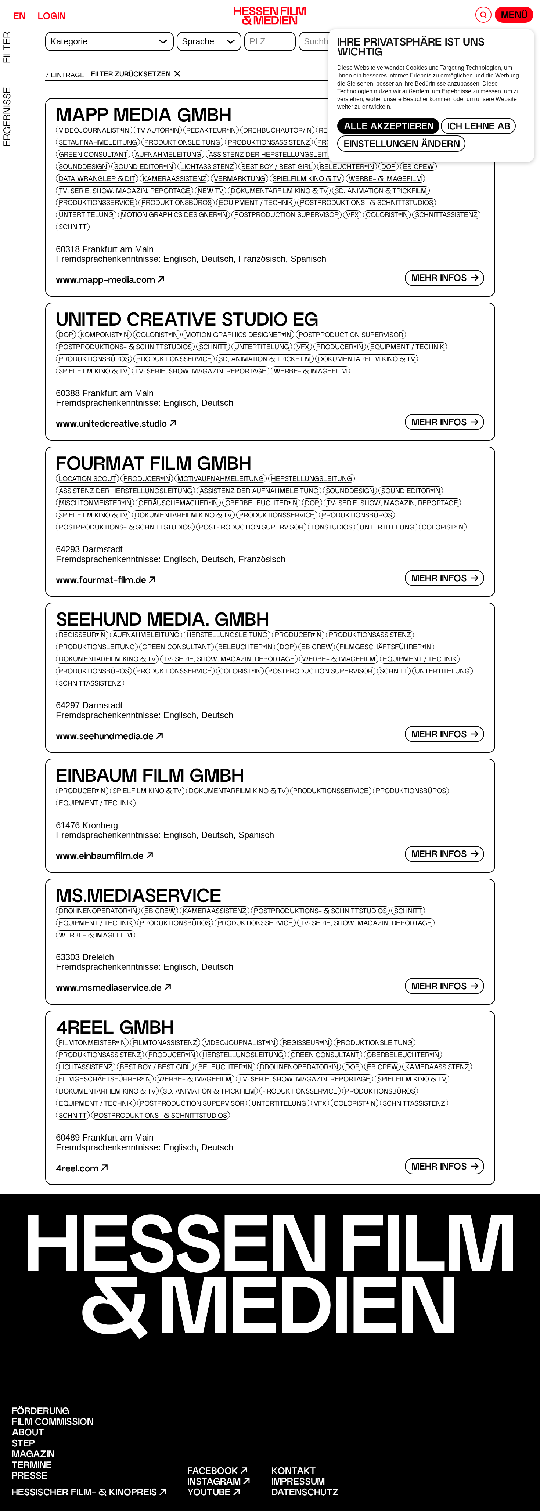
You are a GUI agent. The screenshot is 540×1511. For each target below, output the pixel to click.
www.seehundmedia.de (106, 737)
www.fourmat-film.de (102, 581)
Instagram (215, 1482)
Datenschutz (305, 1493)
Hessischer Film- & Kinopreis (85, 1493)
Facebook (214, 1471)
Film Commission (53, 1422)
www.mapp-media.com (107, 280)
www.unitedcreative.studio (112, 424)
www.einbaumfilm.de (101, 856)
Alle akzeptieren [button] (389, 127)
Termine (32, 1466)
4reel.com (78, 1169)
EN (19, 17)
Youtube (210, 1493)
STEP (23, 1444)
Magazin (33, 1455)
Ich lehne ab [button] (478, 127)
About (28, 1433)
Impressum (298, 1482)
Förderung (40, 1412)
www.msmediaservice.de (110, 988)
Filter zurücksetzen (132, 75)
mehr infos (440, 278)
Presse (29, 1476)
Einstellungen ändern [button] (402, 144)
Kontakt (293, 1471)
